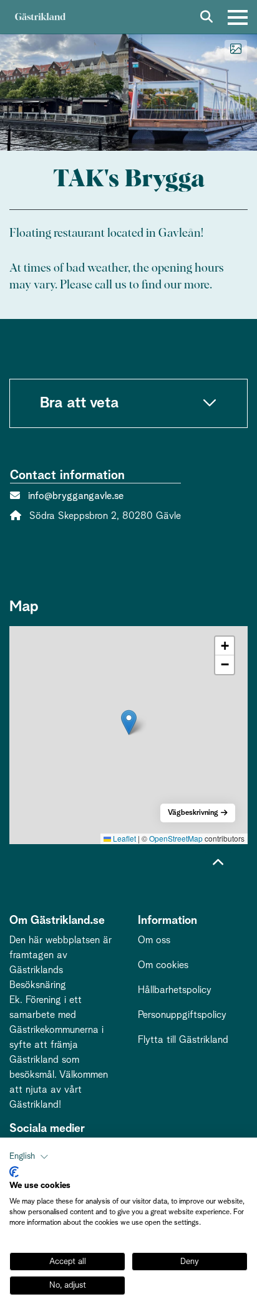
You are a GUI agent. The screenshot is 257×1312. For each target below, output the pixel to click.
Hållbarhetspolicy (174, 990)
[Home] (39, 17)
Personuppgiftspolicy (182, 1015)
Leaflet (123, 838)
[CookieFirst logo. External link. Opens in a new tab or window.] (14, 1171)
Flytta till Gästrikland (183, 1040)
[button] (129, 722)
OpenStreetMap (176, 838)
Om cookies (163, 965)
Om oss (154, 940)
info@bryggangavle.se (76, 496)
